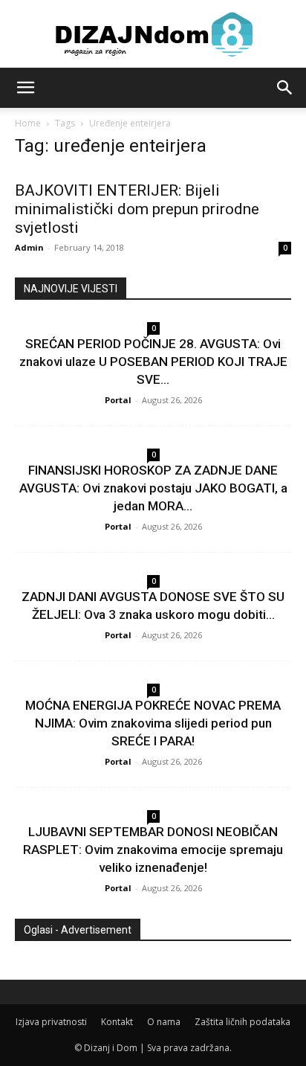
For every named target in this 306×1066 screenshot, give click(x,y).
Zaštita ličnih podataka (242, 1021)
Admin (29, 247)
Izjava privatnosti (51, 1021)
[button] (25, 88)
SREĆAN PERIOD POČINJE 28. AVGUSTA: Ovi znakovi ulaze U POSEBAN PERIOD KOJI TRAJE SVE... (153, 361)
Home (28, 123)
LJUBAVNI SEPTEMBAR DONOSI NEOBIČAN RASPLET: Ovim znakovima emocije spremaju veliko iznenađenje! (153, 849)
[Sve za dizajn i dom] (153, 34)
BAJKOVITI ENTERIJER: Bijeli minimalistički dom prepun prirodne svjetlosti (137, 209)
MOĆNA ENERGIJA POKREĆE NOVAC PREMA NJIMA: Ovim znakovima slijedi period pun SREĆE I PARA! (153, 723)
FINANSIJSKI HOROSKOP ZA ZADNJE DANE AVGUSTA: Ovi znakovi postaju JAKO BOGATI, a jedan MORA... (153, 488)
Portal (118, 399)
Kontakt (117, 1021)
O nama (163, 1021)
